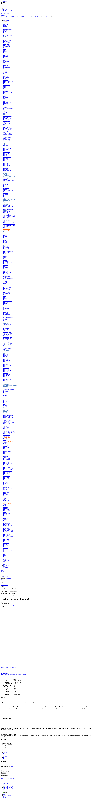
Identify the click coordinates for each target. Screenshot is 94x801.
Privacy (4, 794)
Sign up (5, 9)
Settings (2, 571)
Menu (2, 18)
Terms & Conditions (7, 795)
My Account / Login (7, 10)
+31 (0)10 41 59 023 (5, 13)
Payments (5, 757)
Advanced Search (4, 585)
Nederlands (5, 6)
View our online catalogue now (7, 778)
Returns (5, 758)
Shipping (5, 756)
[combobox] (7, 583)
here (12, 766)
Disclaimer (5, 796)
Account (2, 570)
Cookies (4, 797)
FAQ (4, 755)
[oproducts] (8, 578)
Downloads (5, 753)
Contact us (3, 15)
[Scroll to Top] (4, 792)
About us (5, 752)
